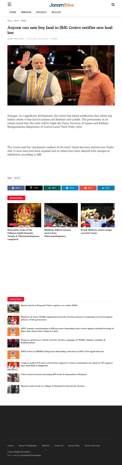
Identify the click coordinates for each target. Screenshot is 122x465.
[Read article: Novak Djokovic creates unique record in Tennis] (98, 215)
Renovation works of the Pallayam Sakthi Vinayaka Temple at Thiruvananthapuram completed (23, 235)
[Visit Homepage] (61, 4)
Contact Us (58, 446)
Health (56, 13)
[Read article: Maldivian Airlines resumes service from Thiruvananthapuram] (61, 215)
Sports (86, 224)
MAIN (17, 178)
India (23, 21)
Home (9, 21)
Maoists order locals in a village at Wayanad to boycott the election (53, 386)
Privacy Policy (74, 446)
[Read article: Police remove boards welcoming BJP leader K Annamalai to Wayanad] (13, 377)
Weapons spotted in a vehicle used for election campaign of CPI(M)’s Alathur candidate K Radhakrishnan (63, 341)
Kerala (13, 224)
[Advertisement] (61, 138)
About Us (45, 446)
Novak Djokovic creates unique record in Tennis (96, 231)
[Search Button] (113, 4)
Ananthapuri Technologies (31, 455)
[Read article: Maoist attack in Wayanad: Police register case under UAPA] (13, 308)
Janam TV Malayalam (28, 446)
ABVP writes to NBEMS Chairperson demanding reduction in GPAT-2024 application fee (62, 352)
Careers (10, 446)
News (13, 13)
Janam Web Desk (15, 39)
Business (26, 13)
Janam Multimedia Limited (19, 452)
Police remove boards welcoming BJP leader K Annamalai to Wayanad (54, 374)
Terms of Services (92, 446)
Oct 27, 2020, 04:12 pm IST (37, 39)
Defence (41, 13)
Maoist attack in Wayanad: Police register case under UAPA (49, 306)
